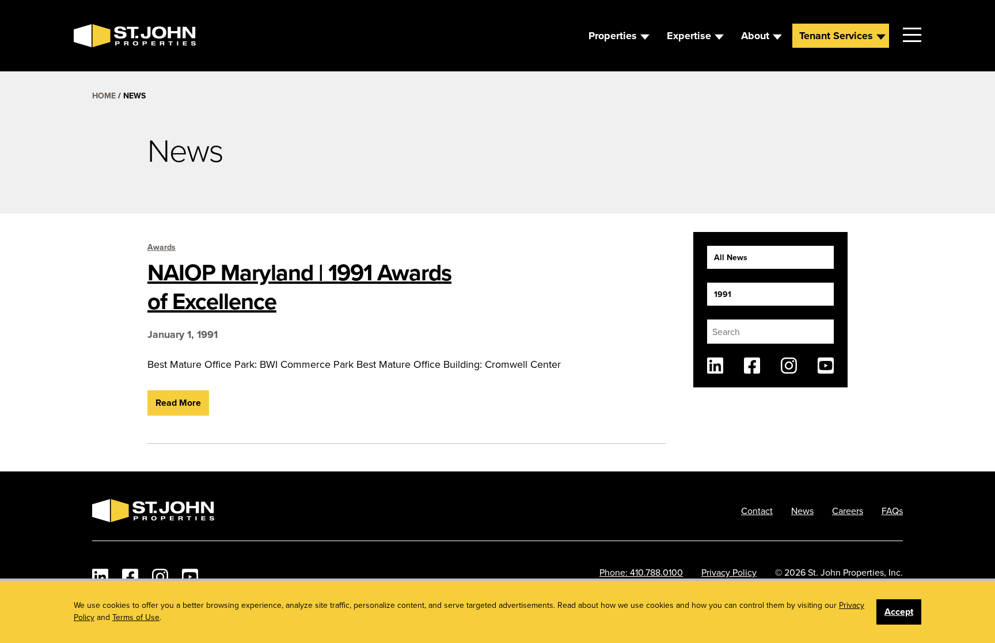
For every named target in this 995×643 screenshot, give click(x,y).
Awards (161, 247)
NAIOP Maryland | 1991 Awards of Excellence (299, 287)
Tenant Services (836, 35)
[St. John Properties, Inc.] (92, 35)
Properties (612, 35)
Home (104, 95)
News (802, 510)
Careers (847, 510)
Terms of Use (135, 617)
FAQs (892, 510)
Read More (178, 402)
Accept (898, 611)
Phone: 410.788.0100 (641, 572)
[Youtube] (826, 365)
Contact (757, 510)
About (755, 35)
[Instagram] (789, 365)
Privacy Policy (729, 572)
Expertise (689, 35)
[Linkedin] (715, 365)
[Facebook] (752, 365)
